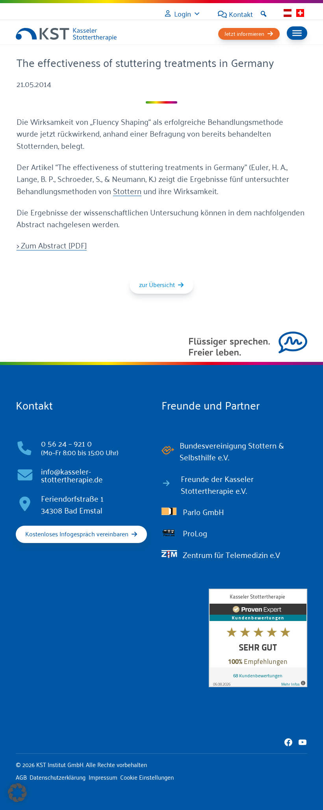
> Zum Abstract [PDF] (52, 245)
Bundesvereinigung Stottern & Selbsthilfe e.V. (232, 451)
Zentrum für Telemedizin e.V (231, 554)
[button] (263, 14)
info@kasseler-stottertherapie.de (72, 475)
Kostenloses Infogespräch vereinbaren (76, 533)
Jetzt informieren (244, 33)
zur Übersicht (157, 284)
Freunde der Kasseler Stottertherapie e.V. (217, 484)
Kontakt (241, 14)
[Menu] (297, 33)
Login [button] (182, 13)
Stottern (127, 191)
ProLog (195, 533)
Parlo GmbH (203, 511)
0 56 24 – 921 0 (66, 443)
